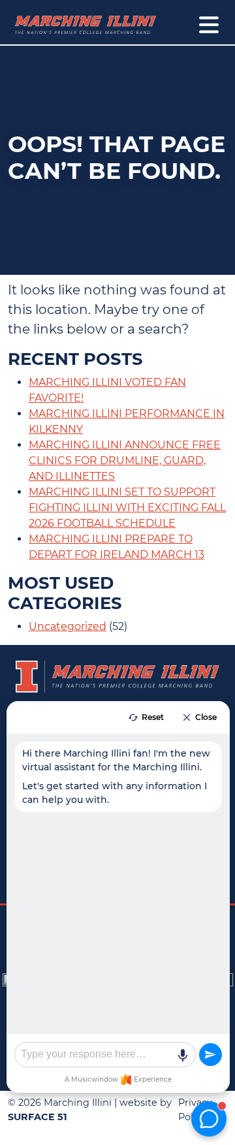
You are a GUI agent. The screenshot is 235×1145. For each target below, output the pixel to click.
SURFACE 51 (37, 1117)
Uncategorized (67, 626)
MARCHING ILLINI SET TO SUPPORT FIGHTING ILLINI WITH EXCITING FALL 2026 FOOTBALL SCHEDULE (127, 507)
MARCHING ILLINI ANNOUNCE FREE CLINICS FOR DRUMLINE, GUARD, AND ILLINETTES (125, 460)
